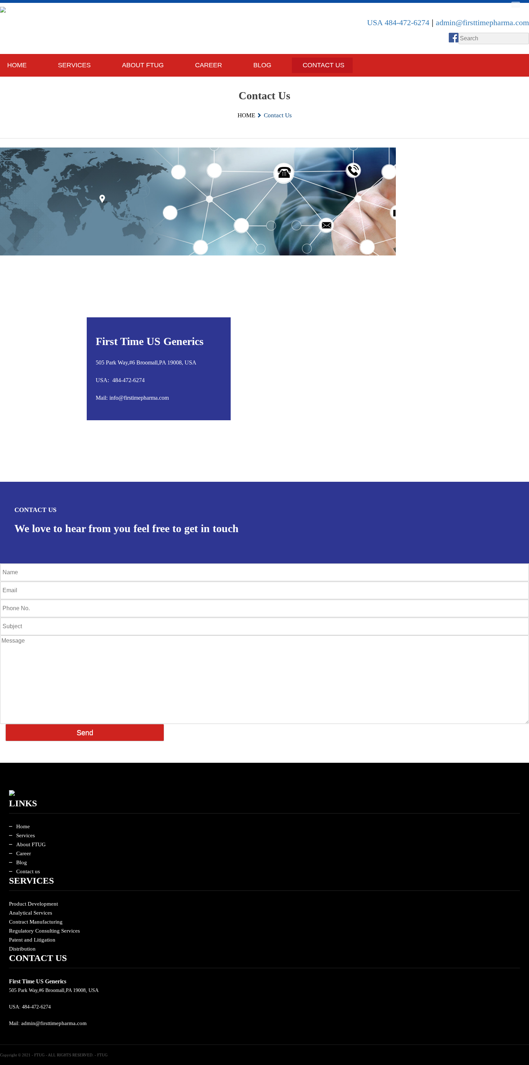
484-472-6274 (128, 380)
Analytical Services (30, 913)
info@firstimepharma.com (139, 398)
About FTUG (143, 65)
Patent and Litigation (32, 940)
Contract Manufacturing (36, 922)
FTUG (102, 1055)
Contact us (28, 871)
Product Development (33, 904)
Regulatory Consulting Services (44, 931)
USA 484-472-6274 (399, 22)
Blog (262, 65)
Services (25, 835)
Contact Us (323, 65)
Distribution (22, 949)
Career (208, 65)
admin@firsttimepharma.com (482, 22)
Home (17, 65)
